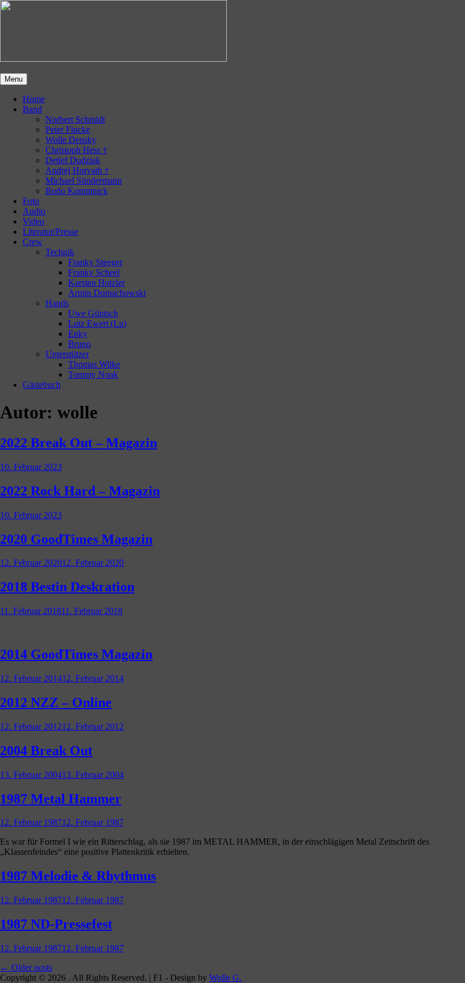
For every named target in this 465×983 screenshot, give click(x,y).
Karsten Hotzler (96, 282)
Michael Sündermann (83, 180)
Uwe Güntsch (93, 313)
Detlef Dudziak (72, 160)
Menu (14, 79)
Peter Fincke (67, 129)
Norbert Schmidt (75, 119)
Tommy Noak (93, 374)
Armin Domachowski (107, 293)
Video (33, 221)
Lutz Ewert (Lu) (97, 323)
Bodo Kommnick (76, 191)
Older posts (26, 967)
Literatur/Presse (50, 231)
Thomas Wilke (94, 364)
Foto (31, 201)
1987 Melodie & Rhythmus (78, 875)
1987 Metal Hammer (60, 798)
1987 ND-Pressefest (56, 924)
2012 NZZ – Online (56, 702)
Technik (59, 252)
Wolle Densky (70, 140)
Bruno (79, 344)
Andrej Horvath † (77, 170)
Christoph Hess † (76, 150)
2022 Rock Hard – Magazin (80, 491)
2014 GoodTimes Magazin (76, 654)
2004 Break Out (46, 750)
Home (34, 99)
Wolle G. (225, 977)
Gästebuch (42, 384)
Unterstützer (67, 354)
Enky (77, 333)
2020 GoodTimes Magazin (76, 539)
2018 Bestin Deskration (67, 586)
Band (32, 109)
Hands (57, 303)
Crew (33, 242)
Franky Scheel (94, 272)
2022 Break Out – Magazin (78, 442)
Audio (34, 211)
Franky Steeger (95, 262)
